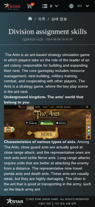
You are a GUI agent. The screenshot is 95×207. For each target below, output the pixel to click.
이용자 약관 (44, 203)
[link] (30, 18)
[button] (50, 6)
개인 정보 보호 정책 (65, 203)
